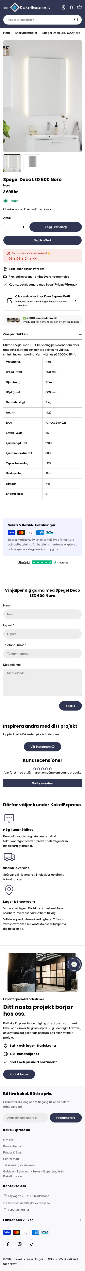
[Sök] (76, 19)
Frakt (27, 209)
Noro (6, 185)
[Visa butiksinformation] (75, 301)
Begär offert (42, 240)
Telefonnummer (14, 645)
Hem (6, 33)
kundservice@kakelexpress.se (29, 1203)
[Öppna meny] (5, 7)
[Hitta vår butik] (63, 7)
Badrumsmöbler (26, 33)
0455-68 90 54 (18, 1210)
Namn (7, 605)
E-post (8, 625)
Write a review (42, 783)
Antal (7, 218)
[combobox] (42, 20)
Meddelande (12, 665)
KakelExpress (23, 1259)
